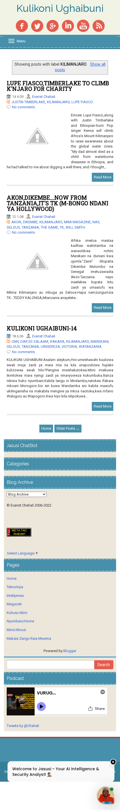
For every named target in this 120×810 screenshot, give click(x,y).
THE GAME (49, 227)
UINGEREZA (50, 346)
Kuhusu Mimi (17, 613)
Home (46, 428)
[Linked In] (68, 25)
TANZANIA (30, 227)
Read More (102, 177)
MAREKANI (100, 341)
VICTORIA (69, 346)
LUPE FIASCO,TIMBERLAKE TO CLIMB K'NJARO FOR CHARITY (58, 85)
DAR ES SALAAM (34, 341)
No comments (23, 107)
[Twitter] (37, 25)
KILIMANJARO (58, 102)
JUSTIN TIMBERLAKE (28, 102)
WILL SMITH (75, 227)
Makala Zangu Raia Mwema (29, 638)
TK (62, 227)
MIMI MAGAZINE (77, 222)
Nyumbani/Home (20, 621)
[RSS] (98, 25)
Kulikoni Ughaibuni (60, 8)
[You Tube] (83, 25)
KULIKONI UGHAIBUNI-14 (42, 328)
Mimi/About (16, 630)
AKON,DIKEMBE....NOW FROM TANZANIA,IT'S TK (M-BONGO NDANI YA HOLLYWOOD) (57, 203)
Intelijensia (15, 595)
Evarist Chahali (43, 97)
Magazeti (14, 604)
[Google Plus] (52, 25)
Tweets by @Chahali (23, 726)
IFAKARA (57, 341)
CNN (15, 341)
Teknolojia (15, 587)
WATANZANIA (90, 346)
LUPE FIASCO (82, 102)
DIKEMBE (30, 222)
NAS (96, 222)
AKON (16, 222)
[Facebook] (22, 25)
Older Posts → (68, 428)
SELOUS (13, 227)
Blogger (69, 651)
